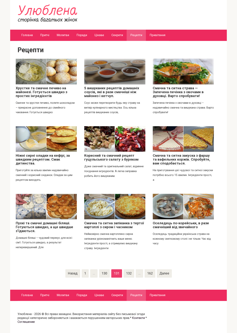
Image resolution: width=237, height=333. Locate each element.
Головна (27, 35)
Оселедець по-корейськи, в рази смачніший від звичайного (181, 225)
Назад (73, 273)
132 (129, 273)
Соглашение (26, 322)
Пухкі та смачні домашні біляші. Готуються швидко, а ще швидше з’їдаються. (44, 227)
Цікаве (99, 35)
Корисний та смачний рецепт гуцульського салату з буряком (111, 157)
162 (150, 273)
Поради (81, 35)
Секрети (117, 35)
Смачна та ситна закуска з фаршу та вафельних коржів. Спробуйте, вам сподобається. (181, 159)
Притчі (44, 35)
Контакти (138, 318)
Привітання (157, 35)
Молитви (63, 35)
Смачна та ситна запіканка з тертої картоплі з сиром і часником (114, 225)
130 (104, 273)
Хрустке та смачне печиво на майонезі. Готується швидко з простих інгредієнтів (41, 92)
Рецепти (136, 35)
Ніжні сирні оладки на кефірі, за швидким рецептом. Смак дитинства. (43, 159)
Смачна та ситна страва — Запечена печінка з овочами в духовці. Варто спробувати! (178, 92)
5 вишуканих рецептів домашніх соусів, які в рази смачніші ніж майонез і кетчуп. (111, 92)
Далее (164, 273)
